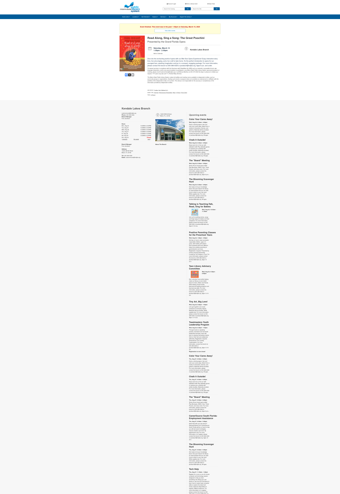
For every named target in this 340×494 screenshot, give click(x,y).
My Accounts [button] (172, 17)
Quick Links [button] (125, 17)
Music (174, 92)
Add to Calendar (158, 53)
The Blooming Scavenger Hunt (201, 180)
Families (156, 90)
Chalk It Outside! (197, 139)
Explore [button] (154, 17)
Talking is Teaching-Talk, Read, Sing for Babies (201, 205)
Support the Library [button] (185, 17)
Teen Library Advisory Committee (200, 267)
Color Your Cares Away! (201, 119)
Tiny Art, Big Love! (198, 301)
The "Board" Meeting (199, 160)
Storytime (156, 92)
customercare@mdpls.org (129, 113)
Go (188, 9)
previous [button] (124, 139)
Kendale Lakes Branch (199, 49)
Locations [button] (135, 17)
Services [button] (163, 17)
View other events (170, 30)
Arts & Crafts (184, 92)
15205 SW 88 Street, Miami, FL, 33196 (166, 115)
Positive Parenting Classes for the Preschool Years (202, 233)
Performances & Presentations (165, 92)
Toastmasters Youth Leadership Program (199, 323)
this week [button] (136, 139)
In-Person (178, 92)
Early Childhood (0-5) (163, 90)
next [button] (149, 139)
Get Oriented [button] (145, 17)
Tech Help (194, 469)
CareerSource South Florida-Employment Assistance (203, 417)
